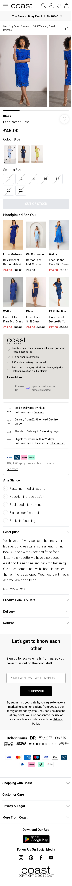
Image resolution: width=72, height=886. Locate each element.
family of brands (34, 716)
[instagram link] (19, 868)
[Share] (63, 28)
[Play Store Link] (34, 850)
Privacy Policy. (47, 729)
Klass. (7, 113)
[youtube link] (49, 868)
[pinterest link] (29, 868)
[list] (34, 71)
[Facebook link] (39, 868)
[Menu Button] (5, 5)
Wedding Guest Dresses (16, 26)
